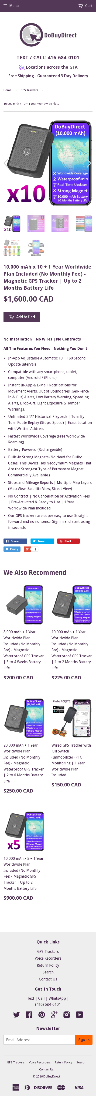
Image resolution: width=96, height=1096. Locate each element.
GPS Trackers (29, 90)
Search (48, 972)
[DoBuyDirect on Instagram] (66, 1016)
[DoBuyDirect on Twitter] (16, 1016)
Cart (88, 6)
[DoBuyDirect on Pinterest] (41, 1016)
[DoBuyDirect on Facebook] (29, 1016)
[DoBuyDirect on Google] (54, 1016)
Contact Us (48, 979)
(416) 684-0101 (48, 1004)
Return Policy (48, 965)
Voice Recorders (48, 958)
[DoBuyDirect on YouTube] (79, 1016)
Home (7, 90)
